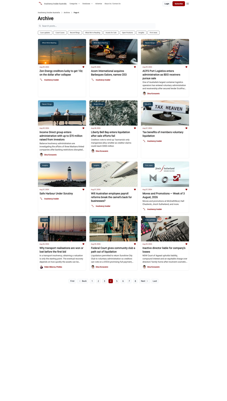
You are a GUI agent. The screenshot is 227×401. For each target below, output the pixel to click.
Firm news (153, 33)
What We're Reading (92, 33)
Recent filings (75, 33)
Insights (141, 33)
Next (143, 281)
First (72, 281)
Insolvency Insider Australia (49, 13)
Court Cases (60, 33)
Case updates (45, 33)
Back (84, 281)
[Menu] (187, 3)
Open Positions (127, 33)
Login (167, 4)
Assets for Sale (111, 33)
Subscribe (179, 4)
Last (155, 281)
